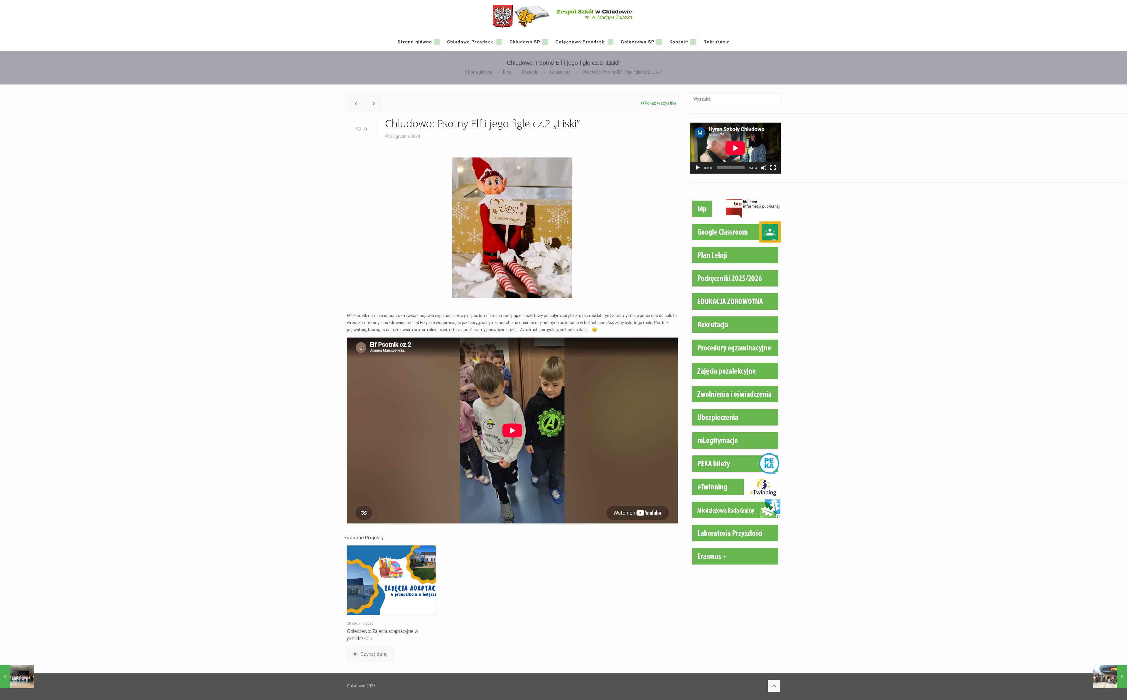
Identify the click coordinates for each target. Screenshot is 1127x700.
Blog (507, 72)
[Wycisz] (764, 168)
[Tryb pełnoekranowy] (773, 168)
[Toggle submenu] (437, 42)
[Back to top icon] (774, 686)
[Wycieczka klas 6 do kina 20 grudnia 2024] (1110, 676)
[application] (735, 148)
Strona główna (478, 72)
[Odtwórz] (698, 168)
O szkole (530, 72)
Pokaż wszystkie (660, 103)
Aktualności (560, 72)
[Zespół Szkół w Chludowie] (563, 16)
